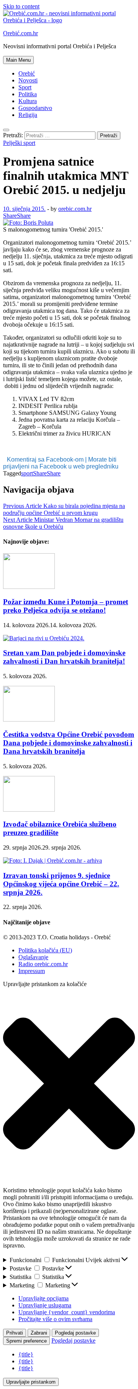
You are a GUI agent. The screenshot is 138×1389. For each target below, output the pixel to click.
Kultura (27, 101)
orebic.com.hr (75, 208)
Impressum (31, 971)
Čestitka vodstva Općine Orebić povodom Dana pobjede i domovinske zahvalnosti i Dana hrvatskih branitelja (68, 742)
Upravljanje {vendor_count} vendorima (66, 1312)
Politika (27, 94)
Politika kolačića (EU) (45, 950)
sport (27, 473)
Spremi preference (26, 1341)
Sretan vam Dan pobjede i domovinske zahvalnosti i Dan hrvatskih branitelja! (64, 657)
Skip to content (21, 6)
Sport (24, 87)
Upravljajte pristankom (31, 1382)
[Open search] (6, 130)
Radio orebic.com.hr (43, 964)
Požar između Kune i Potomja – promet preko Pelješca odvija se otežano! (65, 606)
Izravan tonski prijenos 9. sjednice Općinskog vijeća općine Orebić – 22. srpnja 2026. (61, 883)
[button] (69, 1084)
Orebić (26, 73)
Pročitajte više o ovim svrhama (55, 1319)
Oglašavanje (33, 957)
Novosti (28, 80)
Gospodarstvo (35, 108)
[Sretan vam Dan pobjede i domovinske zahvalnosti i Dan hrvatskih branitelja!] (43, 638)
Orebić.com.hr (20, 33)
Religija (27, 115)
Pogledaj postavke (75, 1333)
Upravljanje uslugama (44, 1305)
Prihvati (14, 1333)
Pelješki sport (19, 143)
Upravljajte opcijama (43, 1298)
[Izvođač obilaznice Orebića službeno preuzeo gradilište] (29, 809)
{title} (25, 1354)
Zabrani (39, 1333)
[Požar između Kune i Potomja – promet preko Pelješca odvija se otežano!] (29, 587)
